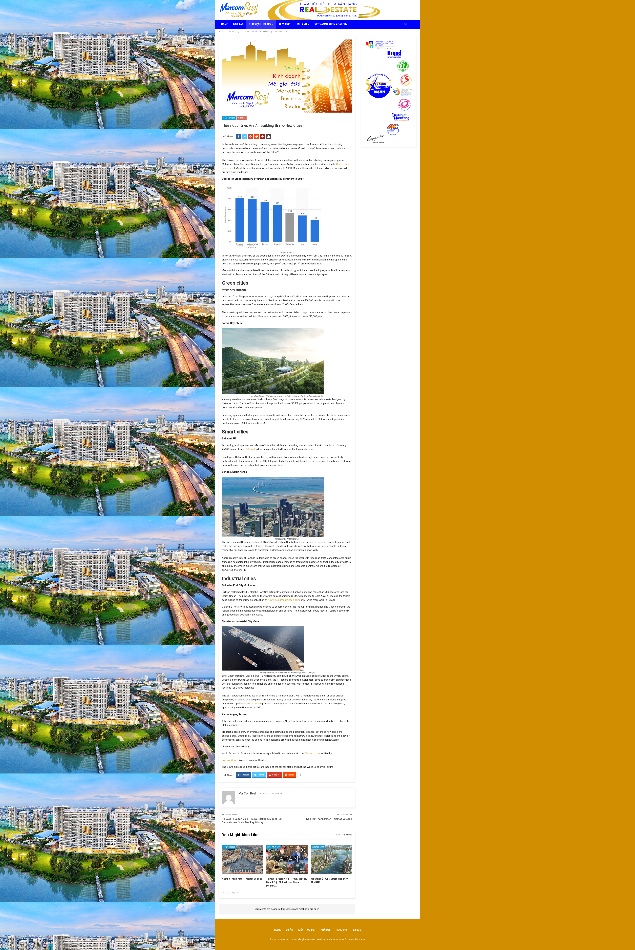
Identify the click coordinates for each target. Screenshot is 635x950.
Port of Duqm (254, 703)
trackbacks (288, 909)
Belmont (250, 449)
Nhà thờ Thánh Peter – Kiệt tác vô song (329, 818)
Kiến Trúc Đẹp (229, 118)
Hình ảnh (301, 24)
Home (224, 24)
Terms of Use (312, 753)
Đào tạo (238, 24)
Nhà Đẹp (241, 118)
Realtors (342, 929)
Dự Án (289, 929)
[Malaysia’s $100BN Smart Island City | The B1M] (331, 859)
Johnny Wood (230, 760)
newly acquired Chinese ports (284, 599)
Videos (286, 24)
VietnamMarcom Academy (331, 24)
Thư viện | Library (260, 24)
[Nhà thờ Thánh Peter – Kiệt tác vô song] (242, 859)
